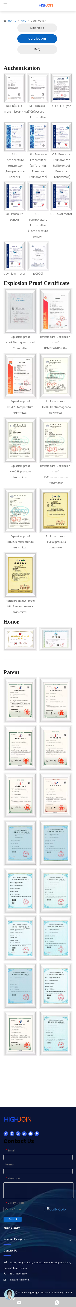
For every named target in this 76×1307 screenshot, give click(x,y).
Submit (13, 1219)
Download (37, 28)
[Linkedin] (12, 1133)
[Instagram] (30, 1133)
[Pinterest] (36, 1133)
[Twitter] (18, 1133)
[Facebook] (6, 1133)
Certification (37, 39)
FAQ (37, 49)
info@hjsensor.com (20, 1279)
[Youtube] (24, 1133)
